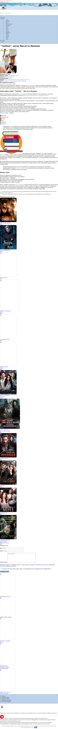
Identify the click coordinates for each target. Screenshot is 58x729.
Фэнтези (7, 35)
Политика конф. (5, 698)
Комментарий (3, 562)
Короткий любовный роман (12, 79)
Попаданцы (8, 25)
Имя (1, 548)
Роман (7, 28)
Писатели (3, 40)
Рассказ (7, 29)
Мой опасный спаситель (5, 223)
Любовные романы (25, 79)
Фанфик (7, 33)
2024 (10, 78)
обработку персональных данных (39, 564)
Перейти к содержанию (6, 0)
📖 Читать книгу (4, 84)
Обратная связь (5, 697)
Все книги (3, 17)
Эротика (7, 36)
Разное (7, 39)
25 (3, 81)
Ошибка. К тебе (3, 277)
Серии (2, 41)
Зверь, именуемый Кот (5, 250)
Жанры (2, 18)
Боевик (7, 20)
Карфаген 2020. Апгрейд (5, 617)
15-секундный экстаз (5, 339)
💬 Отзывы (12, 84)
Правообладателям (6, 700)
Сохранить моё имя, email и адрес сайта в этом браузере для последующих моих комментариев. (26, 568)
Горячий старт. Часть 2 (5, 596)
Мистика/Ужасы (9, 24)
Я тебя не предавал (4, 458)
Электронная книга (14, 75)
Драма (7, 22)
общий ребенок (22, 81)
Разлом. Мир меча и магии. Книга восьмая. (5, 430)
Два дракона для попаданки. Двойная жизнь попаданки (4, 667)
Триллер (7, 30)
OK (35, 727)
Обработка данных (6, 701)
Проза (7, 26)
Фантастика (8, 32)
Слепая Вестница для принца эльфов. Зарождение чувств (5, 541)
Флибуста (3, 10)
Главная (3, 696)
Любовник (2, 485)
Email (2, 551)
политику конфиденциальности (8, 566)
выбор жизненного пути (11, 81)
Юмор (7, 37)
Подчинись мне (3, 512)
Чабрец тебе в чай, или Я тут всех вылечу (5, 693)
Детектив (7, 21)
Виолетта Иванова (9, 77)
